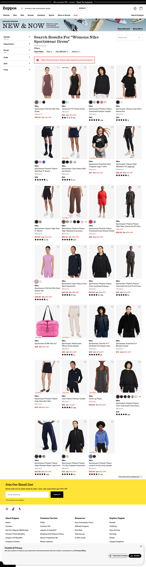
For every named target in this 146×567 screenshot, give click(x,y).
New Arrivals (115, 530)
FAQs (42, 522)
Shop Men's (138, 29)
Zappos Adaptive (117, 541)
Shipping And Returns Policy (52, 534)
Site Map (78, 530)
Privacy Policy (80, 551)
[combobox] (48, 8)
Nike (48, 52)
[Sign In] (135, 8)
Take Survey (80, 534)
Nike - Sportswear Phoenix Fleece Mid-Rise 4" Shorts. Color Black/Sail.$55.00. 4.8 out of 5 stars (47, 153)
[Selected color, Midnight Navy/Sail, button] (36, 456)
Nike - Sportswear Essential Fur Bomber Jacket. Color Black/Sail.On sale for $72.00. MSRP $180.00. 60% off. (129, 330)
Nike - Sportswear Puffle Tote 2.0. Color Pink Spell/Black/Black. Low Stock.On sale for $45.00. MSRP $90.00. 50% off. (47, 330)
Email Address (14, 494)
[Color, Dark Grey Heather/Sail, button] (94, 102)
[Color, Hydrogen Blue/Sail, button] (94, 222)
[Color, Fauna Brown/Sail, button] (98, 102)
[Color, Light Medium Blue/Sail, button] (44, 162)
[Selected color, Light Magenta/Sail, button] (36, 281)
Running (113, 534)
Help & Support (137, 15)
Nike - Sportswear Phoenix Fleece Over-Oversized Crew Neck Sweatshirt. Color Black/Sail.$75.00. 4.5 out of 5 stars (129, 388)
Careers (8, 526)
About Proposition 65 (49, 538)
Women (75, 52)
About (7, 522)
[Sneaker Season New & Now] (73, 25)
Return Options (46, 541)
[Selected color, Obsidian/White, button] (63, 162)
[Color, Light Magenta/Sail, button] (40, 162)
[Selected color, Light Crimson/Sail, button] (91, 222)
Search (82, 8)
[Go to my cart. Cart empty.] (141, 8)
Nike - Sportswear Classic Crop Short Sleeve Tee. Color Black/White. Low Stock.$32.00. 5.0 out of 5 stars (129, 93)
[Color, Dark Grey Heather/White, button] (71, 162)
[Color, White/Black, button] (67, 102)
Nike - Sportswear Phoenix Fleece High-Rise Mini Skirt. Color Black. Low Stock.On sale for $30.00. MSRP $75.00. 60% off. (47, 388)
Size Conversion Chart (84, 522)
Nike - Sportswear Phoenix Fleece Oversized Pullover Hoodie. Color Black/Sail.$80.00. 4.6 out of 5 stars (102, 93)
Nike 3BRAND (61, 52)
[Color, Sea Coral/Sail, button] (101, 102)
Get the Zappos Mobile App (16, 530)
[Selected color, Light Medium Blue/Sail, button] (91, 456)
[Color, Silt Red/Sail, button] (82, 222)
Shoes (112, 538)
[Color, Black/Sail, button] (44, 102)
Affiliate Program (82, 526)
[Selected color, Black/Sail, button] (91, 102)
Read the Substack (84, 2)
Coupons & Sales (12, 541)
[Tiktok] (13, 508)
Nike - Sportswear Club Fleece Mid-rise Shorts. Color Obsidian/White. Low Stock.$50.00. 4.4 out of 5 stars (75, 153)
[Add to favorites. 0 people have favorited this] (58, 67)
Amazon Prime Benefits (15, 534)
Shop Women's (124, 29)
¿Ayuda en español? (48, 530)
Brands (112, 522)
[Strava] (19, 508)
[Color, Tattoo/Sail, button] (136, 396)
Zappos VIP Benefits (13, 538)
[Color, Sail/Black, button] (105, 102)
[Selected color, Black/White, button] (63, 102)
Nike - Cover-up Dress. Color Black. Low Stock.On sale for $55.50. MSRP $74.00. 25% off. (102, 388)
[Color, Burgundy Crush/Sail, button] (121, 396)
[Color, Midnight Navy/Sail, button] (74, 222)
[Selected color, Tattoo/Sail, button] (36, 102)
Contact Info (45, 526)
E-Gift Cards (80, 538)
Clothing (113, 526)
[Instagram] (6, 508)
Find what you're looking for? (129, 477)
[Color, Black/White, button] (67, 162)
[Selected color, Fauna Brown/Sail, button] (63, 222)
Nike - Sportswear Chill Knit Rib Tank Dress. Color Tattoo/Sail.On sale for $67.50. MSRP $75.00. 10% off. (47, 93)
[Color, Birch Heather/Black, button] (40, 102)
